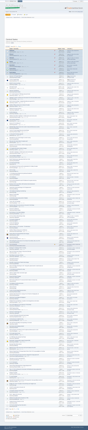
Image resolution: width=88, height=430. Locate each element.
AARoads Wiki (79, 11)
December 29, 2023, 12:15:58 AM (73, 372)
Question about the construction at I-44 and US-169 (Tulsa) (21, 205)
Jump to (63, 415)
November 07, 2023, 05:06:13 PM (73, 387)
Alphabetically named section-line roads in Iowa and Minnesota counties (24, 126)
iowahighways (71, 238)
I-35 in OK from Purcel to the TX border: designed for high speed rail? (24, 354)
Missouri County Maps (14, 194)
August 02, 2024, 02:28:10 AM (73, 290)
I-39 (15, 135)
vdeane (69, 121)
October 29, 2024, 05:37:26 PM (73, 262)
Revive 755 (16, 55)
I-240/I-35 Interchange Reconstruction (17, 290)
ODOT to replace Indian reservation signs (18, 272)
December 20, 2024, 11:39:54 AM (73, 248)
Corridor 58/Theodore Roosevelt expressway (19, 315)
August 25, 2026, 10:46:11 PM (73, 87)
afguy (15, 99)
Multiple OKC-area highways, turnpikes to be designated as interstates (24, 301)
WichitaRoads (17, 174)
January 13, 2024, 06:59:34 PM (73, 365)
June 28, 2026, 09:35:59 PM (72, 134)
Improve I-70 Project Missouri (15, 76)
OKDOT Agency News (13, 308)
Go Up (7, 409)
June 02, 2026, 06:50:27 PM (72, 148)
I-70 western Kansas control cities (16, 390)
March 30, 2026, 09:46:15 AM (72, 173)
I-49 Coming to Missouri (14, 119)
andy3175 (16, 70)
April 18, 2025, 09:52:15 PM (72, 230)
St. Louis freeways (13, 376)
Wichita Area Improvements (15, 108)
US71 (15, 88)
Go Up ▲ (82, 427)
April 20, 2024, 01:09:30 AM (72, 333)
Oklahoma (11, 50)
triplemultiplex (71, 338)
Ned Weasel (70, 221)
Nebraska (11, 57)
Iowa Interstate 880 (13, 237)
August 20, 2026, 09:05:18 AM (73, 108)
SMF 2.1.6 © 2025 (7, 427)
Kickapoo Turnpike (13, 372)
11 (27, 66)
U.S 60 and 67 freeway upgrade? (16, 134)
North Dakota (12, 72)
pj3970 (69, 288)
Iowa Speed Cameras (13, 258)
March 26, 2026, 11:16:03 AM (72, 177)
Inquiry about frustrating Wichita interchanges (19, 233)
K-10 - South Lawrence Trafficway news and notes (19, 94)
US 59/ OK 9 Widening (14, 223)
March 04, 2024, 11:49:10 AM (72, 347)
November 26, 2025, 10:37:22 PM (73, 194)
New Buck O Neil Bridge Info (15, 311)
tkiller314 (16, 171)
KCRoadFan (16, 128)
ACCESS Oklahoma (13, 112)
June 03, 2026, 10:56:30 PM (72, 144)
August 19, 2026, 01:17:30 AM (73, 58)
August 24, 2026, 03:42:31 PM (73, 90)
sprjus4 (69, 206)
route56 (16, 95)
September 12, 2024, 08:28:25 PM (73, 272)
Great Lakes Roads (71, 59)
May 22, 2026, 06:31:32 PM (72, 72)
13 (24, 84)
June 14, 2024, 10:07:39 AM (72, 319)
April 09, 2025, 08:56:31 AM (72, 233)
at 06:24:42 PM (71, 76)
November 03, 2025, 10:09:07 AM (73, 198)
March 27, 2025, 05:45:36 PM (72, 237)
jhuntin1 (16, 124)
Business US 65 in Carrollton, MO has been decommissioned (22, 184)
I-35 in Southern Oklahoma (15, 155)
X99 (69, 70)
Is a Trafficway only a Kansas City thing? (17, 337)
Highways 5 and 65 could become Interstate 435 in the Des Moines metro (25, 97)
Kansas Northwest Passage (15, 276)
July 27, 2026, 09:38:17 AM (72, 116)
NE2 (15, 62)
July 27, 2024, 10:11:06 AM (72, 297)
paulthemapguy (17, 66)
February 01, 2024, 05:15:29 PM (73, 362)
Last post (69, 48)
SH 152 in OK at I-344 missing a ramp (17, 216)
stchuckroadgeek (71, 249)
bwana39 (70, 142)
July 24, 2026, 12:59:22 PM (72, 119)
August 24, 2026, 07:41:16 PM (73, 54)
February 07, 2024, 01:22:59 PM (73, 358)
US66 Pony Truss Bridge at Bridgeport (17, 297)
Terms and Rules (76, 427)
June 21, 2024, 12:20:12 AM (72, 312)
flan (69, 128)
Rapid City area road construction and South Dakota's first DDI (22, 347)
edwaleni (16, 178)
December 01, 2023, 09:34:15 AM (73, 376)
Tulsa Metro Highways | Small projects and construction (21, 152)
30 (25, 113)
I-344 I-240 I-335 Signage (14, 201)
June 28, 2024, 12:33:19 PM (72, 304)
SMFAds (5, 428)
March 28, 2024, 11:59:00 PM (72, 340)
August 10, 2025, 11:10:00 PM (73, 216)
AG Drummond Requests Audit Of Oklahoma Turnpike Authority (22, 180)
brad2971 (70, 342)
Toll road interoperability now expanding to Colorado (20, 322)
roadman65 (70, 55)
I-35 (15, 164)
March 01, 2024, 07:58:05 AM (72, 351)
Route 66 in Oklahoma (14, 208)
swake (69, 52)
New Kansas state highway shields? (16, 326)
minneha (16, 327)
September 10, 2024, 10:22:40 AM (73, 276)
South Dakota (12, 68)
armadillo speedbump (18, 356)
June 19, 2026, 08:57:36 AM (72, 137)
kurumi (15, 406)
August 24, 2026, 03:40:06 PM (73, 94)
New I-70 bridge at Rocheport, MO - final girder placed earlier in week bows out (26, 265)
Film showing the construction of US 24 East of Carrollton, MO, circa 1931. (24, 240)
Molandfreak (70, 124)
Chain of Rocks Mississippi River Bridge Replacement (20, 365)
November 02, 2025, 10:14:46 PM (73, 201)
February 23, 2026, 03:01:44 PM (73, 184)
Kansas (11, 61)
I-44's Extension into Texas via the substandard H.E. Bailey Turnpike (23, 166)
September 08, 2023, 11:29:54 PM (73, 401)
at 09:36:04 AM (71, 79)
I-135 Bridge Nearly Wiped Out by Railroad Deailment (20, 173)
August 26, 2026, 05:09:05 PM (73, 50)
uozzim (15, 267)
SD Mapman (70, 406)
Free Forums (10, 428)
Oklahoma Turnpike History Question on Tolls (18, 397)
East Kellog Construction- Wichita (16, 255)
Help (72, 427)
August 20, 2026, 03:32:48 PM (73, 105)
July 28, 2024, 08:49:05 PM (72, 294)
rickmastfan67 (17, 306)
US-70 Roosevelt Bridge (14, 162)
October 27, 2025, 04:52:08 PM (73, 205)
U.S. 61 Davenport (13, 362)
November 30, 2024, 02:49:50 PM (73, 251)
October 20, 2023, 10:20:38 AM (73, 390)
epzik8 (69, 270)
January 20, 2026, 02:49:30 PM (73, 191)
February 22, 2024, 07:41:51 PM (73, 355)
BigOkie (15, 206)
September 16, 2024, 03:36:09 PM (73, 265)
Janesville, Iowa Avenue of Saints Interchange (19, 262)
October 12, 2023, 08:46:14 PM (73, 394)
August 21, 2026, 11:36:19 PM (73, 97)
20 (22, 51)
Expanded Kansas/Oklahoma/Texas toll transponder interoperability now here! (25, 380)
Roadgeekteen (17, 73)
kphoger (69, 106)
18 (24, 102)
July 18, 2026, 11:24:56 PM (72, 65)
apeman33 (70, 327)
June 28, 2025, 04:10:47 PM (72, 219)
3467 (69, 171)
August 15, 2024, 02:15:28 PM (73, 283)
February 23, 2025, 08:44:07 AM (73, 240)
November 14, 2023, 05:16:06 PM (73, 383)
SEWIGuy (16, 188)
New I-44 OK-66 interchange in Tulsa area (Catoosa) (20, 251)
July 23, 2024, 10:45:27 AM (72, 301)
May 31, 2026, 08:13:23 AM (72, 155)
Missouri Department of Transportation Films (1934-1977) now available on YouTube (27, 351)
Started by (16, 48)
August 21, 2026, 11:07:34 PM (73, 101)
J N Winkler (16, 341)
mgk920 (16, 220)
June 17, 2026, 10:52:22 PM (72, 141)
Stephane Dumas (17, 316)
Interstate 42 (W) (13, 86)
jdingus (15, 203)
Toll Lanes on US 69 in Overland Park (17, 358)
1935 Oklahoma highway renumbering (17, 191)
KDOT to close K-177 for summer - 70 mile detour (19, 226)
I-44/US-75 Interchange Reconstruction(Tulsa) (19, 130)
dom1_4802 (16, 235)
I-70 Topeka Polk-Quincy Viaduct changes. (18, 148)
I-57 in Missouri (12, 177)
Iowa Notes (12, 65)
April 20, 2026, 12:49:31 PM (72, 170)
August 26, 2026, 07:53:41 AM (73, 83)
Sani (69, 178)
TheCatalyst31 (71, 228)
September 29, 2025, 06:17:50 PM (73, 208)
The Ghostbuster (71, 81)
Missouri (11, 54)
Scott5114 (70, 88)
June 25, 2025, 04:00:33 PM (72, 223)
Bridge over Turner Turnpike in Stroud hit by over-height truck (22, 383)
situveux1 (16, 392)
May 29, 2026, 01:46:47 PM (72, 159)
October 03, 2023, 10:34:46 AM (73, 398)
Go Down (8, 46)
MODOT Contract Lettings (14, 83)
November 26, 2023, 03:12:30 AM (73, 380)
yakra (69, 395)
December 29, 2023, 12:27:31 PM (73, 369)
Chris (15, 377)
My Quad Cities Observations (15, 344)
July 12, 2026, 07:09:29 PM (72, 130)
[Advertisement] (44, 28)
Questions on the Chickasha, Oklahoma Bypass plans (20, 144)
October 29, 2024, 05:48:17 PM (73, 258)
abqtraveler (70, 267)
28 (25, 55)
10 (18, 46)
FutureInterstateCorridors (19, 245)
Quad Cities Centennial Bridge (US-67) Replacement (20, 187)
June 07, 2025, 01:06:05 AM (72, 226)
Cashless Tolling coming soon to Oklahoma (18, 230)
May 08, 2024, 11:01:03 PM (72, 326)
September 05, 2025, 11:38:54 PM (73, 212)
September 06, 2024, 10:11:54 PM (73, 280)
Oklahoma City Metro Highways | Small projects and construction (23, 116)
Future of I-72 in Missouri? (15, 123)
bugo (15, 181)
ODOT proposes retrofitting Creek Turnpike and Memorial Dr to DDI (23, 329)
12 (24, 124)
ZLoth (15, 388)
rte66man (16, 113)
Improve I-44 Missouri (14, 90)
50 (23, 88)
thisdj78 (15, 302)
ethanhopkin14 (17, 238)
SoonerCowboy (71, 203)
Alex (15, 52)
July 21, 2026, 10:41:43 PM (72, 123)
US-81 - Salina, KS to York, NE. (15, 394)
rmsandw (16, 363)
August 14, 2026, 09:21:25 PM (73, 61)
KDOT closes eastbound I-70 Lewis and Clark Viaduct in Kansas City (23, 279)
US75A (69, 295)
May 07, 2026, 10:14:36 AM (72, 166)
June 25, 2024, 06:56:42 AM (72, 308)
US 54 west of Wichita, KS (14, 219)
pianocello (70, 189)
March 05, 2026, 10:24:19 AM (72, 180)
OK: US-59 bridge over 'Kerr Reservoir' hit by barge (20, 304)
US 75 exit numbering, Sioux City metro (17, 405)
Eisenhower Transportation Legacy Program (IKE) (19, 340)
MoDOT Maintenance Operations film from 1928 (19, 159)
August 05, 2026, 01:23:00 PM (73, 112)
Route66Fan (16, 160)
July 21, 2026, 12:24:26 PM (72, 127)
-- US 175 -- (70, 185)
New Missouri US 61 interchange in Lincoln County (20, 137)
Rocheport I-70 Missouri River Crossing (17, 247)
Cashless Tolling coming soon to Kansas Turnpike (19, 105)
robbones (16, 224)
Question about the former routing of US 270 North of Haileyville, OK (24, 293)
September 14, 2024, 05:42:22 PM (73, 269)
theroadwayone (71, 381)
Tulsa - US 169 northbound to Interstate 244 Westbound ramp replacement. (25, 369)
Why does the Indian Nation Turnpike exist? (18, 141)
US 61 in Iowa (12, 170)
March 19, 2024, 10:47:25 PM (72, 344)
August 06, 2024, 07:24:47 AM (73, 287)
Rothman (70, 66)
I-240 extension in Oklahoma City (16, 319)
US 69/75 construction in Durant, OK (17, 387)
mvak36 (15, 84)
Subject (11, 48)
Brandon (16, 260)
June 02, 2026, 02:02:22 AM (72, 152)
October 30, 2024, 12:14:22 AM (73, 255)
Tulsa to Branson (12, 286)
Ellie (15, 142)
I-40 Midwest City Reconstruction (16, 283)
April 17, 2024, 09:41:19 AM (72, 337)
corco (33, 17)
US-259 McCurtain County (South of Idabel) (18, 198)
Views (63, 48)
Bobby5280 (70, 146)
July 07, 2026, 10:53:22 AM (72, 69)
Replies (59, 48)
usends (15, 403)
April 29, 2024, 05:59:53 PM (72, 329)
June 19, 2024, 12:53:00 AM (72, 315)
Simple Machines (13, 427)
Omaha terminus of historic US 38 (16, 401)
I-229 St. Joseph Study (14, 79)
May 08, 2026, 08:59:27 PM (72, 162)
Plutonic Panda (71, 74)
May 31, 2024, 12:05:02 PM (72, 322)
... (17, 46)
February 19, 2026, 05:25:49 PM (73, 187)
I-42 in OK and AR (13, 244)
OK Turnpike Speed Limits (14, 333)
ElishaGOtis (70, 99)
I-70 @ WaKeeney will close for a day (17, 269)
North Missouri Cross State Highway (17, 212)
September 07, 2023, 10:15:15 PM (73, 405)
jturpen (15, 146)
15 (25, 320)
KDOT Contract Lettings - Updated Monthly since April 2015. (22, 101)
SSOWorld (70, 260)
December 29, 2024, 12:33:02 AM (73, 244)
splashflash (16, 139)
